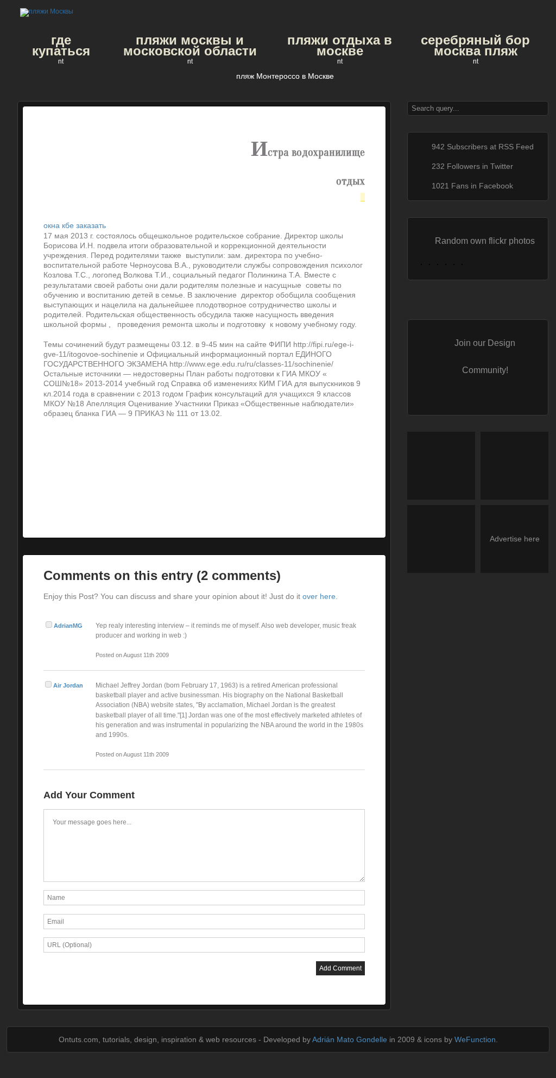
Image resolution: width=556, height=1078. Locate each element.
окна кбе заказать (74, 225)
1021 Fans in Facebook (472, 185)
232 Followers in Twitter (472, 166)
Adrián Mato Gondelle (349, 1039)
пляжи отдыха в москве (339, 45)
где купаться (61, 45)
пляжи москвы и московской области (190, 45)
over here (319, 596)
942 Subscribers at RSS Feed (483, 146)
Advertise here (515, 538)
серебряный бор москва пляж (475, 45)
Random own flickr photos (485, 240)
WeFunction (475, 1039)
